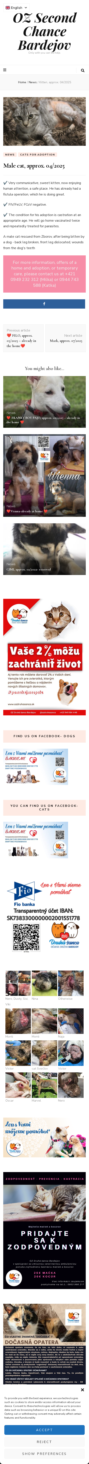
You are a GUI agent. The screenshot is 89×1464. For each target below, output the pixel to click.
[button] (82, 1390)
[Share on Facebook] (44, 304)
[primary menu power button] (5, 70)
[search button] (82, 70)
